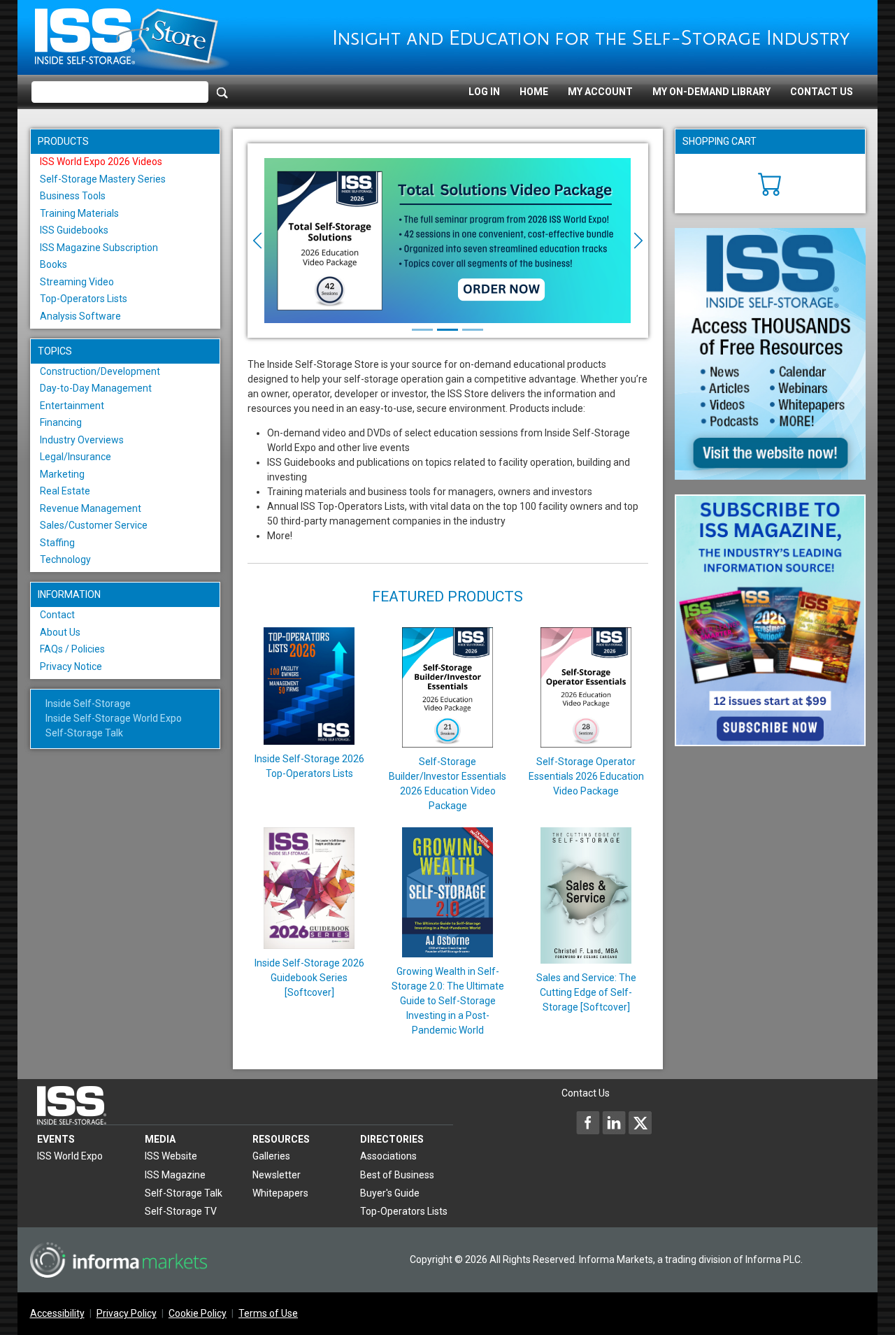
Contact (57, 614)
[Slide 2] (447, 330)
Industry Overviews (82, 439)
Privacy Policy (126, 1313)
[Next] (618, 240)
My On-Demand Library (711, 91)
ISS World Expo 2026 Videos (101, 161)
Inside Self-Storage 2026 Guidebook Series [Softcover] (309, 977)
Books (53, 264)
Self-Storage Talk (84, 732)
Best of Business (397, 1174)
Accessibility (57, 1313)
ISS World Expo (70, 1156)
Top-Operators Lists (83, 298)
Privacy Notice (71, 666)
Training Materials (79, 213)
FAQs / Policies (72, 649)
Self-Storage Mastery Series (103, 179)
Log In (484, 91)
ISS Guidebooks (74, 230)
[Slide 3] (472, 330)
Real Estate (65, 491)
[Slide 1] (422, 330)
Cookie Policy (198, 1313)
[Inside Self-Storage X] (640, 1122)
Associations (388, 1156)
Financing (61, 422)
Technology (65, 559)
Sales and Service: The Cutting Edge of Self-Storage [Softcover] (586, 992)
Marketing (62, 474)
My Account (600, 91)
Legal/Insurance (75, 456)
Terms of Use (268, 1313)
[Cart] (770, 182)
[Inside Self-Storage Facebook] (588, 1122)
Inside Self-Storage (88, 703)
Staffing (57, 542)
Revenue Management (90, 508)
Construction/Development (100, 371)
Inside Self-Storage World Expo (113, 718)
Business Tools (73, 195)
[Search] (222, 92)
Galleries (271, 1156)
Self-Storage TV (181, 1211)
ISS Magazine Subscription (99, 247)
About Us (60, 632)
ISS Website (171, 1156)
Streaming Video (77, 281)
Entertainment (72, 405)
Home (534, 91)
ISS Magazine (175, 1174)
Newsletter (276, 1174)
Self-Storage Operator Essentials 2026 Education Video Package (586, 776)
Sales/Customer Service (94, 525)
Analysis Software (80, 316)
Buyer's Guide (390, 1193)
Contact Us (821, 91)
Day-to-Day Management (96, 388)
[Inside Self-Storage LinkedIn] (614, 1122)
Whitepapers (280, 1193)
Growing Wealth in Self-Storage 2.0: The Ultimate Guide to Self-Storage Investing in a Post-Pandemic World (448, 1001)
